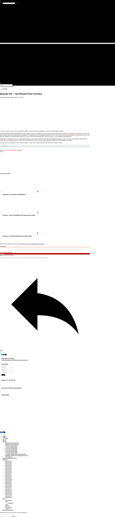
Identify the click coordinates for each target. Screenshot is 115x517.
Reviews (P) (8, 483)
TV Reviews (8, 19)
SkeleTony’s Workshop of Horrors (14, 24)
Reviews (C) (8, 465)
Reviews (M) (8, 479)
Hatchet (11, 140)
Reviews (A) (8, 462)
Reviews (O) (8, 482)
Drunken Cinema (9, 11)
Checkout (10, 503)
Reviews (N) (8, 480)
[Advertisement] (40, 162)
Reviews (5, 459)
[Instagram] (4, 354)
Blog (4, 12)
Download (19, 150)
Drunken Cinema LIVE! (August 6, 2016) (15, 454)
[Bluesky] (2, 354)
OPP (6, 21)
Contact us (5, 39)
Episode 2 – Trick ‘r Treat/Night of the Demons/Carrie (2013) (19, 215)
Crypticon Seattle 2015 (11, 447)
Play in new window (10, 150)
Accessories (8, 38)
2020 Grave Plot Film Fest (12, 444)
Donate (4, 31)
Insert (14, 516)
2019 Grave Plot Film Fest (12, 443)
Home (4, 436)
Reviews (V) (8, 491)
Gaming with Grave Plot (11, 22)
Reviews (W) (8, 493)
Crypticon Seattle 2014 (11, 445)
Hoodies (7, 505)
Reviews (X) (8, 494)
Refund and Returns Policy (10, 458)
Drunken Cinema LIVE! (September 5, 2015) (16, 455)
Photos (4, 28)
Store (4, 32)
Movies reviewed (10, 7)
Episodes (5, 5)
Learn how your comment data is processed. (32, 244)
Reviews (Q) (8, 484)
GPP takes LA (9, 457)
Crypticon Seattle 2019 (11, 452)
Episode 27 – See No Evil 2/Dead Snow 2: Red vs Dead (17, 236)
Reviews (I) (8, 473)
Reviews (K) (8, 476)
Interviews (8, 15)
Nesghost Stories (9, 25)
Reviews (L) (8, 478)
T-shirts (7, 33)
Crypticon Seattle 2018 (11, 451)
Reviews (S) (8, 487)
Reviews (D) (8, 466)
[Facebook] (3, 354)
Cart (6, 501)
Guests (7, 8)
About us (5, 26)
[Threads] (5, 354)
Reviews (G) (8, 471)
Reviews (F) (8, 469)
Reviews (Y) (8, 496)
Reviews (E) (8, 468)
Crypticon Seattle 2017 (11, 450)
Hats (6, 36)
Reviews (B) (8, 464)
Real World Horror (10, 18)
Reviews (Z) (8, 497)
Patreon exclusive (10, 10)
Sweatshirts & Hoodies (11, 35)
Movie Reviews (9, 17)
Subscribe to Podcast (8, 510)
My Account (8, 507)
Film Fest (5, 40)
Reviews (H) (8, 472)
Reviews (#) (8, 461)
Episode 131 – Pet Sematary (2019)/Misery (14, 194)
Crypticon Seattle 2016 (11, 448)
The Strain (70, 133)
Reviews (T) (8, 489)
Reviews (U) (8, 490)
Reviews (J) (8, 475)
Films (4, 29)
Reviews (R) (8, 486)
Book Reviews (9, 14)
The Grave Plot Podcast (8, 97)
